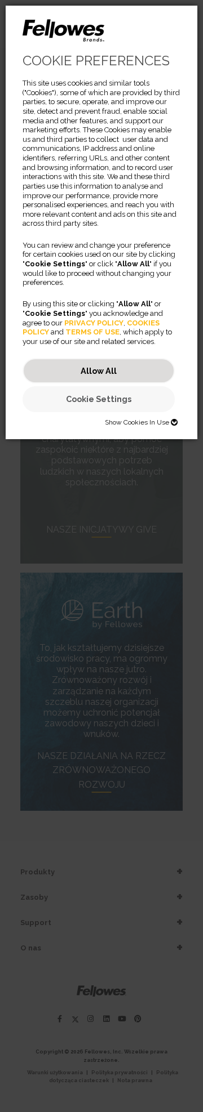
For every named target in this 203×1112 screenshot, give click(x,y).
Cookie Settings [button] (98, 399)
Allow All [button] (99, 371)
